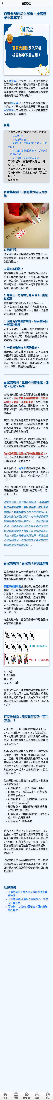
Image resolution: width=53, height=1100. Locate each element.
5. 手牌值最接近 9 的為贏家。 (27, 158)
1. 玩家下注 (18, 136)
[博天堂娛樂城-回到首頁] (5, 1096)
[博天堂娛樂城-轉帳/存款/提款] (26, 1096)
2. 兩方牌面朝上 (20, 139)
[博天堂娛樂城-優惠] (16, 1096)
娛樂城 (12, 81)
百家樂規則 (10, 110)
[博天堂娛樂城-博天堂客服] (37, 1096)
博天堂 (14, 103)
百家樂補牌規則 (12, 586)
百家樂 (22, 468)
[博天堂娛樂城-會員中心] (48, 1096)
